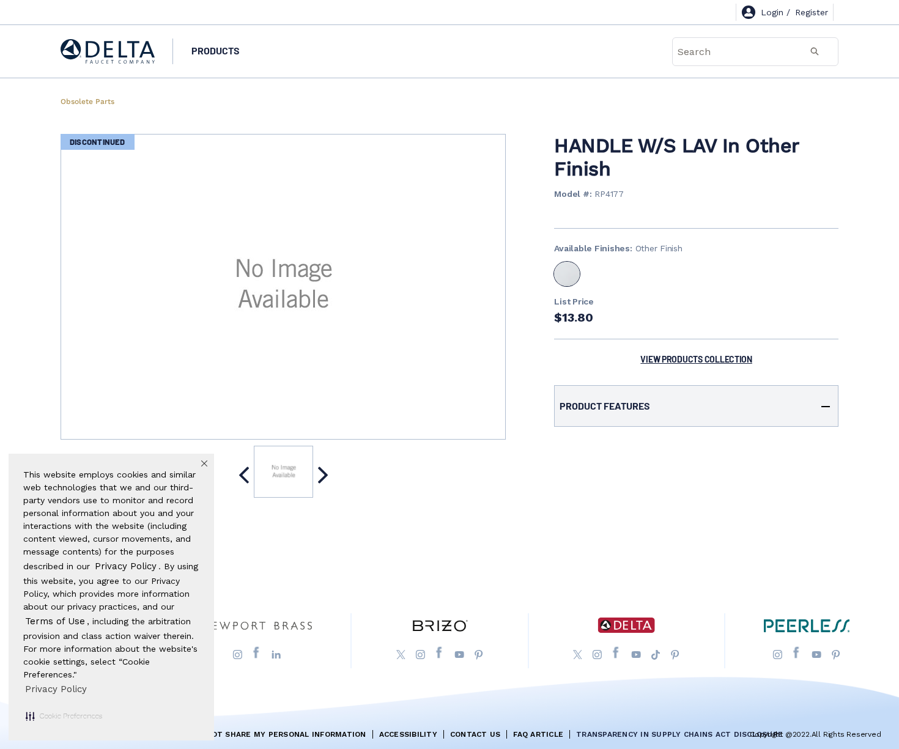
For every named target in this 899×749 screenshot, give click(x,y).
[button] (64, 716)
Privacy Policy (56, 689)
